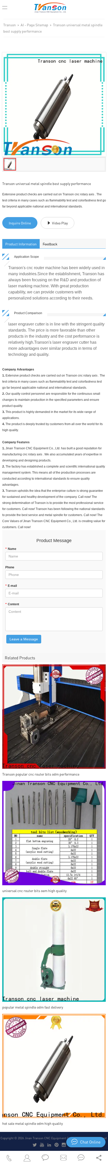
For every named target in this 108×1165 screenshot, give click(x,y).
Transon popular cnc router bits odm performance (40, 774)
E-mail (11, 586)
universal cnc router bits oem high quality (34, 890)
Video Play (60, 223)
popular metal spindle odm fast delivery (32, 1007)
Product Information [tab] (21, 244)
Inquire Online (20, 223)
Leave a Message (24, 639)
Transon (9, 24)
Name (10, 549)
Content (12, 604)
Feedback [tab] (50, 244)
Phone (9, 567)
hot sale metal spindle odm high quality (32, 1123)
